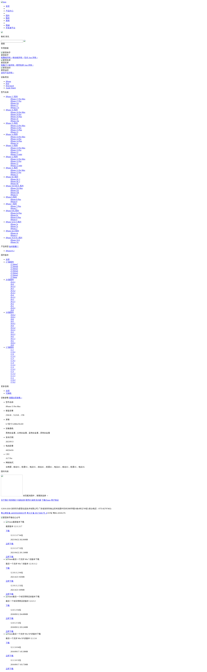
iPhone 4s (14, 233)
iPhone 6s (14, 215)
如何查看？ (14, 246)
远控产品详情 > (7, 73)
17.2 (12, 371)
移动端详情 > (18, 58)
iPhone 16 (14, 119)
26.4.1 (13, 293)
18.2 (12, 336)
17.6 (12, 354)
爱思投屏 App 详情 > (25, 65)
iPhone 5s (14, 224)
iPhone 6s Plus (16, 213)
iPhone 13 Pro (16, 150)
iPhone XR (15, 193)
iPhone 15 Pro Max (18, 126)
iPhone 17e (15, 108)
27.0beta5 (14, 269)
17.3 (12, 367)
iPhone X (14, 195)
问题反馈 (21, 500)
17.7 (12, 350)
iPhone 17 (14, 105)
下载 (8, 531)
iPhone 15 (14, 132)
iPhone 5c (14, 226)
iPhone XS (15, 190)
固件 (8, 16)
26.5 (12, 288)
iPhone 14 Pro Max (18, 137)
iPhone (8, 81)
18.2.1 (13, 334)
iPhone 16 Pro (16, 114)
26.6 (12, 284)
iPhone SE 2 (15, 181)
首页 (8, 6)
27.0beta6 (14, 266)
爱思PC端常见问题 (33, 500)
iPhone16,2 (10, 251)
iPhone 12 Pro (16, 161)
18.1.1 (13, 339)
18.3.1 (13, 330)
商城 (8, 25)
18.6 (12, 319)
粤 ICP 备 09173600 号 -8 (37, 513)
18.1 (12, 341)
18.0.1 (13, 343)
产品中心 (9, 11)
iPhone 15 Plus (16, 130)
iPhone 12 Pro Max (18, 159)
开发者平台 (10, 28)
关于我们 (5, 500)
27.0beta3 (14, 273)
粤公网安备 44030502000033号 (13, 513)
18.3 (12, 332)
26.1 (12, 306)
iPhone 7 (14, 208)
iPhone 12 (14, 163)
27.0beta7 (14, 264)
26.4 (12, 295)
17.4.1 (13, 360)
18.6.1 (13, 317)
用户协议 (55, 500)
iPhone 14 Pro (16, 139)
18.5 (12, 321)
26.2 (12, 304)
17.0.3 (13, 380)
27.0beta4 (14, 271)
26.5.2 (13, 286)
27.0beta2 (14, 275)
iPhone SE (15, 184)
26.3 (12, 299)
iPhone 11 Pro (16, 172)
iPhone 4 (14, 235)
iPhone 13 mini (16, 154)
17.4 (12, 363)
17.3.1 (13, 365)
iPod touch (10, 86)
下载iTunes (46, 500)
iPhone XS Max (17, 188)
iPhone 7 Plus (16, 206)
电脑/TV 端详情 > (8, 65)
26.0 (12, 310)
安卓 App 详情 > (31, 58)
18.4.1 (13, 323)
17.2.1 (13, 369)
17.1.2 (13, 373)
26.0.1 (13, 308)
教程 (8, 18)
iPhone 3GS (15, 240)
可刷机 (9, 393)
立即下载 (9, 544)
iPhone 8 (14, 202)
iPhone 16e (15, 121)
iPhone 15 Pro (16, 128)
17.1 (12, 378)
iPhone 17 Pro (16, 101)
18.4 (12, 326)
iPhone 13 (14, 152)
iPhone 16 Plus (16, 117)
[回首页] (3, 2)
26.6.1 (13, 282)
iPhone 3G (15, 242)
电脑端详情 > (6, 58)
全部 (8, 259)
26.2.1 (13, 301)
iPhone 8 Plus (16, 199)
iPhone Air (15, 103)
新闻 (8, 21)
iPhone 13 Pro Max (18, 148)
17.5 (12, 358)
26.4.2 (13, 291)
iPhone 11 (14, 175)
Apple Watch (11, 88)
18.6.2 (13, 315)
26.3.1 (13, 297)
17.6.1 (13, 352)
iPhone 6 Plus (16, 217)
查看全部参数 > (15, 398)
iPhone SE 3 (15, 179)
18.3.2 (13, 328)
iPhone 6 (14, 220)
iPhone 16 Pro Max (18, 112)
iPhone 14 (14, 143)
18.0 (12, 345)
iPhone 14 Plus (16, 141)
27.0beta (14, 277)
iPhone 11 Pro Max (18, 170)
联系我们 (13, 500)
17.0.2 (13, 382)
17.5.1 (13, 356)
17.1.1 (13, 376)
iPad (7, 84)
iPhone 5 (14, 229)
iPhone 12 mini (16, 166)
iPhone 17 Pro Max (18, 99)
